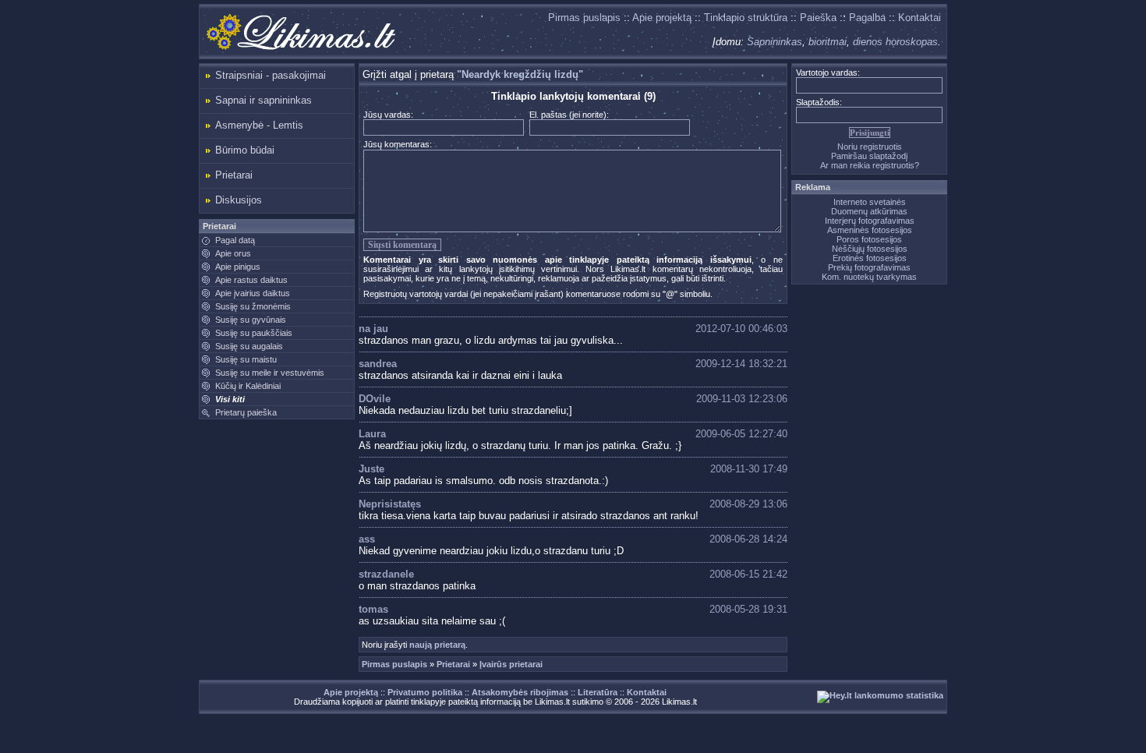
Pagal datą (235, 240)
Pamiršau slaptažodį (869, 156)
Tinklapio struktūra (745, 17)
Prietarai (234, 175)
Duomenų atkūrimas (869, 211)
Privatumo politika (424, 692)
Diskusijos (238, 200)
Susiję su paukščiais (253, 333)
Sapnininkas (774, 42)
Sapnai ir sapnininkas (263, 100)
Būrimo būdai (244, 150)
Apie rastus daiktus (251, 280)
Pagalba (867, 17)
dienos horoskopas (895, 42)
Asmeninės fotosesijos (869, 230)
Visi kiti (230, 399)
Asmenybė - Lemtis (259, 125)
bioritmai (827, 42)
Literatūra (597, 692)
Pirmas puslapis (584, 17)
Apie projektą (661, 17)
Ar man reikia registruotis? (869, 165)
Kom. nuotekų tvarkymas (869, 276)
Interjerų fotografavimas (869, 220)
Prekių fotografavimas (869, 267)
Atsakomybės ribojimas (520, 692)
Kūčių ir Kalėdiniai (248, 386)
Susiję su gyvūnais (250, 319)
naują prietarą (437, 644)
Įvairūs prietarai (511, 664)
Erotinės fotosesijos (870, 258)
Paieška (818, 17)
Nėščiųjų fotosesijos (869, 248)
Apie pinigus (237, 266)
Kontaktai (919, 17)
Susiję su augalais (249, 346)
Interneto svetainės (869, 202)
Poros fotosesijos (869, 239)
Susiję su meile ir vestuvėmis (269, 372)
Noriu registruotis (869, 146)
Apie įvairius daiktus (252, 293)
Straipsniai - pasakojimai (270, 75)
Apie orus (233, 253)
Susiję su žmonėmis (253, 306)
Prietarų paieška (246, 412)
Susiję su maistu (246, 359)
